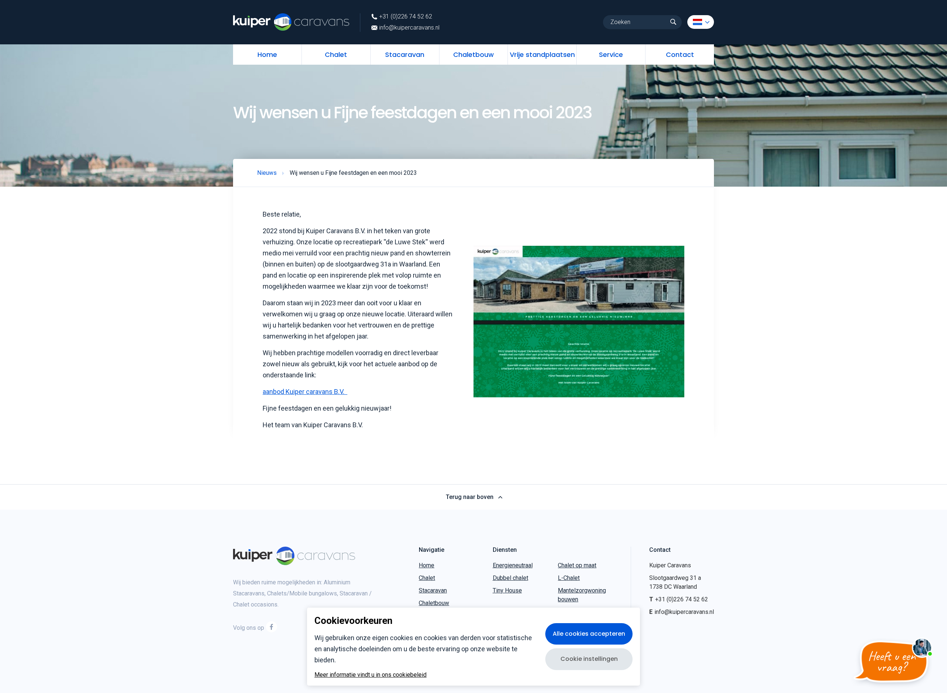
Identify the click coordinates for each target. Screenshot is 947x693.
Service (611, 54)
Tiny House (507, 590)
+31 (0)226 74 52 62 (405, 16)
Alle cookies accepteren (589, 633)
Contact (680, 54)
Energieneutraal (513, 565)
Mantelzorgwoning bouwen (582, 595)
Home (267, 54)
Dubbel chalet (510, 577)
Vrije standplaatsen (542, 54)
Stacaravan (404, 54)
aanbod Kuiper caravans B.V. (305, 391)
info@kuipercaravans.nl (409, 27)
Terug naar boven (469, 497)
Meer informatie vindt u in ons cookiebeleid (370, 675)
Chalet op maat (577, 565)
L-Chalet (569, 577)
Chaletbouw (473, 54)
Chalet (336, 54)
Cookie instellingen (589, 659)
